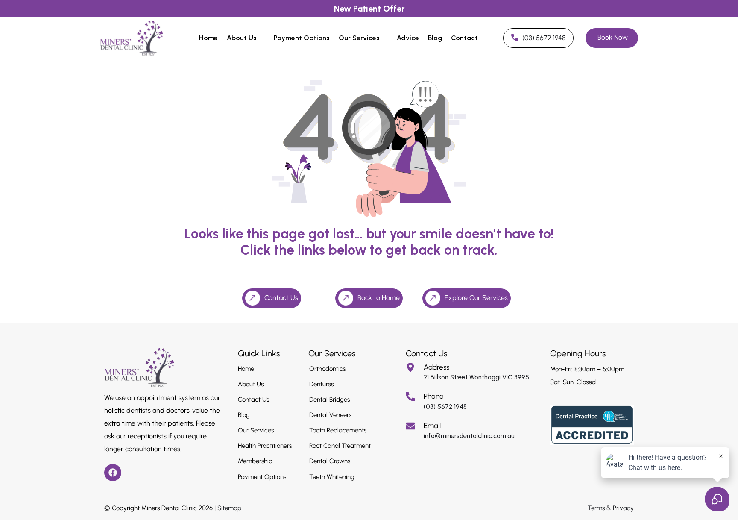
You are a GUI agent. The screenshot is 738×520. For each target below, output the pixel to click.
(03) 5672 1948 (445, 407)
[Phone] (410, 396)
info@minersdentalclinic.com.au (469, 436)
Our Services (359, 38)
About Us (242, 38)
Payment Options (302, 38)
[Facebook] (112, 472)
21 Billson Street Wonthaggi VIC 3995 (476, 377)
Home (208, 38)
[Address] (410, 367)
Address (436, 367)
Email (432, 425)
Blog (435, 38)
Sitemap (229, 508)
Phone (434, 396)
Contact (464, 38)
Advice (408, 38)
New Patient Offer (369, 8)
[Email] (410, 426)
